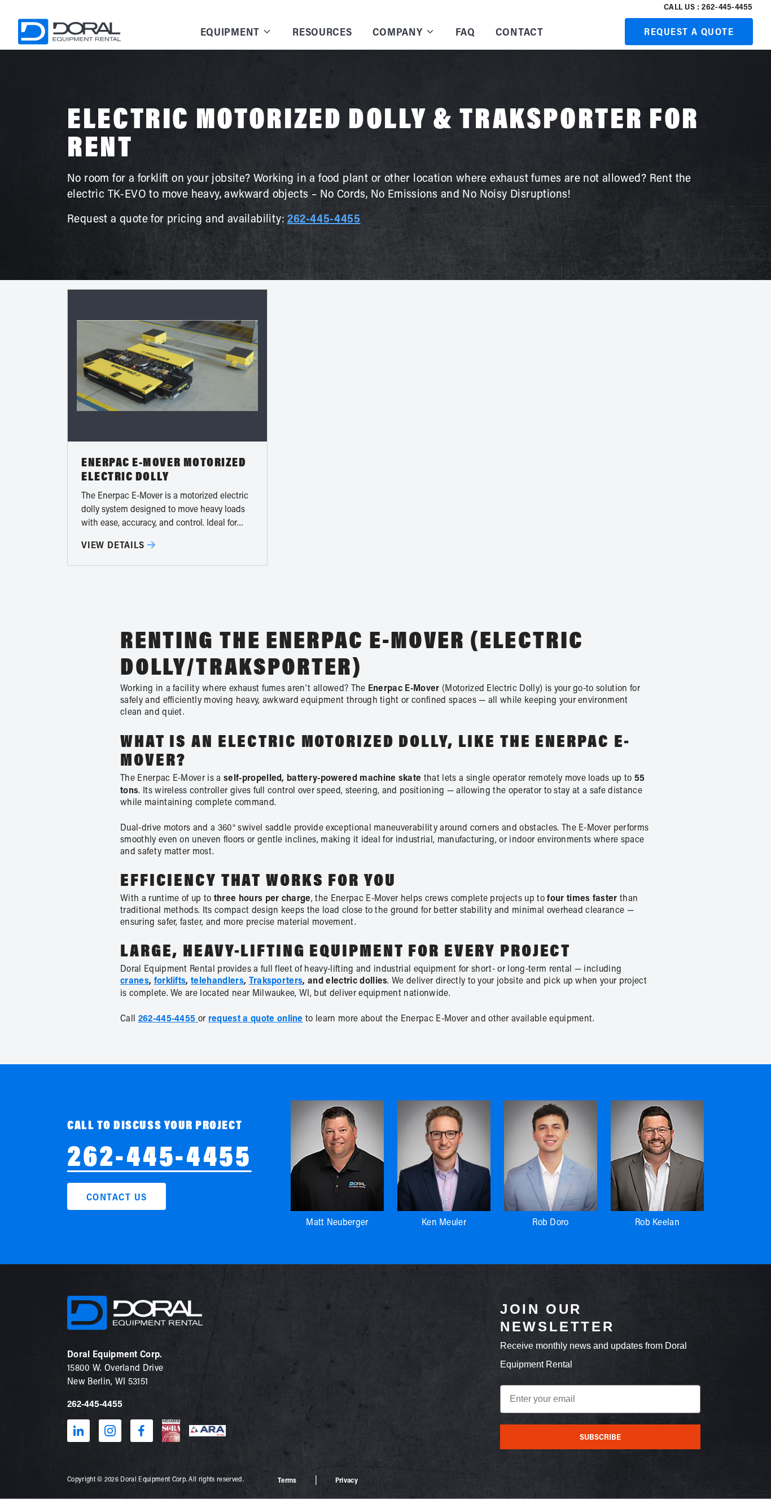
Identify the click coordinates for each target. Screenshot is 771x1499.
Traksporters (276, 980)
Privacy (346, 1479)
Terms (287, 1479)
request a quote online (255, 1018)
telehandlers (217, 980)
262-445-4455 (323, 218)
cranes (134, 980)
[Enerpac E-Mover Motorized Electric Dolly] (167, 427)
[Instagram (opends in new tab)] (110, 1430)
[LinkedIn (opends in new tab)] (78, 1430)
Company (398, 31)
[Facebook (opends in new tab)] (141, 1430)
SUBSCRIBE (600, 1436)
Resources (322, 31)
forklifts (170, 980)
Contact (520, 31)
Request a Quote (689, 31)
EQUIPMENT (230, 31)
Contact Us (116, 1197)
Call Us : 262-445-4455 (708, 6)
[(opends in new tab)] (171, 1430)
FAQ (465, 31)
